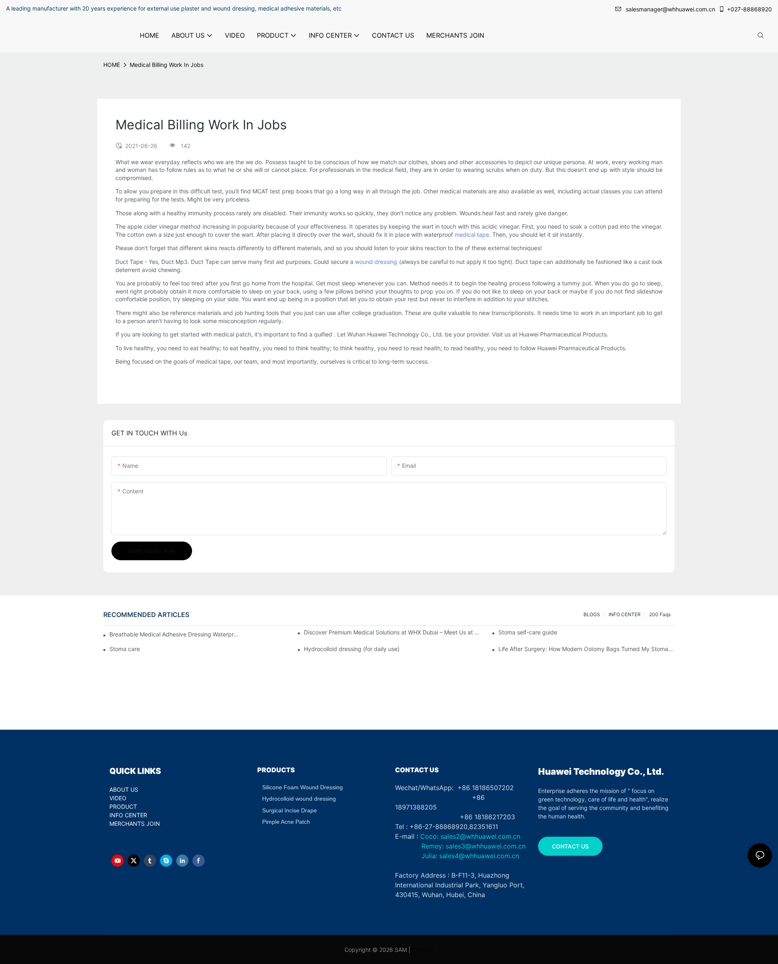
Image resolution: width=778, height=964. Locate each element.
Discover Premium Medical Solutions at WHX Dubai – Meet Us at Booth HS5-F (392, 632)
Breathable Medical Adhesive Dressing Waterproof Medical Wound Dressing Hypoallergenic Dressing (174, 634)
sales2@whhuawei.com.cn (480, 836)
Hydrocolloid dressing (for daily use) (352, 648)
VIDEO (117, 798)
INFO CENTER (625, 614)
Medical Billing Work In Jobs (166, 64)
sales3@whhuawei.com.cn (485, 846)
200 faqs (660, 614)
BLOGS (592, 614)
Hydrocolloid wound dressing (299, 798)
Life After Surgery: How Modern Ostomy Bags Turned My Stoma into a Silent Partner (586, 648)
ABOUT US (123, 789)
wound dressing (376, 261)
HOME (111, 64)
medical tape (472, 234)
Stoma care (124, 648)
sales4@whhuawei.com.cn (480, 856)
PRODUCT (123, 806)
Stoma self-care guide (527, 632)
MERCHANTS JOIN (134, 823)
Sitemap (423, 949)
